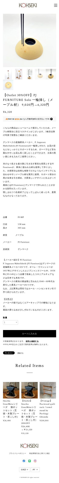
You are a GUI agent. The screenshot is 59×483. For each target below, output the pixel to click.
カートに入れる (29, 333)
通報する (20, 353)
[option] (29, 40)
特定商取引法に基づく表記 (39, 453)
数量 (5, 317)
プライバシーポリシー (17, 453)
